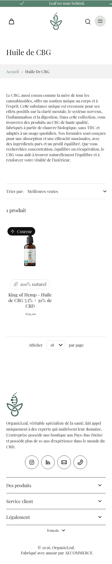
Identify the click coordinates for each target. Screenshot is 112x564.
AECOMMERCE (79, 552)
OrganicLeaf (63, 547)
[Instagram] (32, 462)
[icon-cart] (13, 21)
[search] (88, 21)
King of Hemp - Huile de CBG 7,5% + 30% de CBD (30, 300)
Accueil (12, 71)
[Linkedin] (48, 462)
